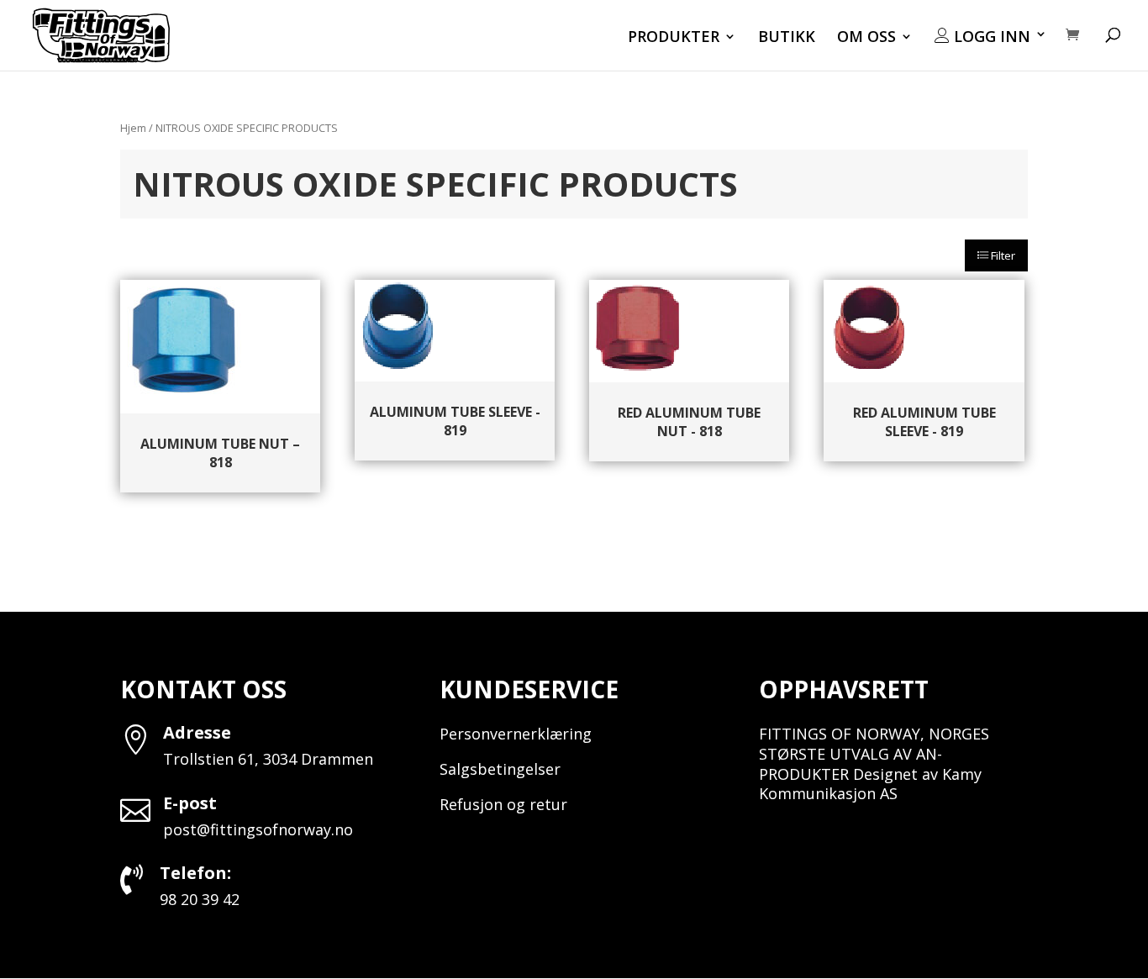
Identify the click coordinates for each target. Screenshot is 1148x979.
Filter (1001, 255)
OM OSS (866, 38)
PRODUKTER (673, 38)
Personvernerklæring (516, 734)
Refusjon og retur (503, 804)
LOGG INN (990, 37)
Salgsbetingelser (500, 769)
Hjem (133, 127)
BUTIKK (786, 38)
